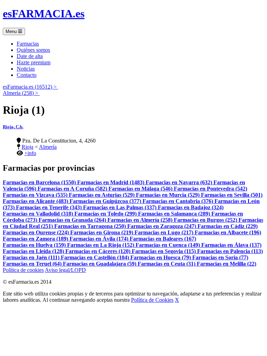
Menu (12, 31)
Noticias (26, 69)
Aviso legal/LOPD (65, 270)
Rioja (27, 147)
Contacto (27, 75)
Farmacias (28, 44)
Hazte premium (33, 62)
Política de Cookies (152, 300)
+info (30, 153)
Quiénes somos (33, 50)
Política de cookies (23, 270)
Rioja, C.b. (13, 126)
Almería (48, 147)
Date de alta (30, 56)
